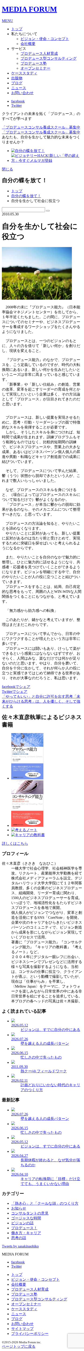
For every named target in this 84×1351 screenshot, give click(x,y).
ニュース (18, 88)
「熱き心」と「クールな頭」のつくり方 (44, 1203)
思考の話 (18, 1238)
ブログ (16, 83)
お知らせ (18, 1208)
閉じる (7, 169)
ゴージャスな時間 (26, 1218)
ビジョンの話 (22, 1223)
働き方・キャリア (26, 1233)
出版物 (16, 78)
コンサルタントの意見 (30, 1213)
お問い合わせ (22, 93)
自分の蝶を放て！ (26, 196)
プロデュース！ (24, 1228)
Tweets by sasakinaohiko (20, 1246)
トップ (16, 191)
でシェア (16, 687)
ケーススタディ (24, 73)
